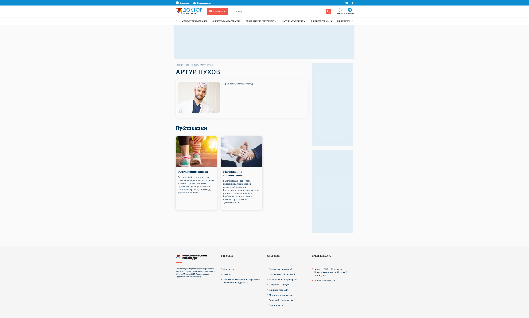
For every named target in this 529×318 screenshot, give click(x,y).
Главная (179, 65)
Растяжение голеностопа (233, 173)
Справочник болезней (194, 21)
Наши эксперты (192, 65)
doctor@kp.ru (328, 280)
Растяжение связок (193, 172)
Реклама (228, 274)
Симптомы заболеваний (226, 21)
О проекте (228, 269)
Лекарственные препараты (261, 21)
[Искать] (328, 11)
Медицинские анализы (281, 295)
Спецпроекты (276, 305)
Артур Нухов (207, 65)
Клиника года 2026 (321, 21)
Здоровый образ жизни (281, 300)
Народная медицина (294, 21)
